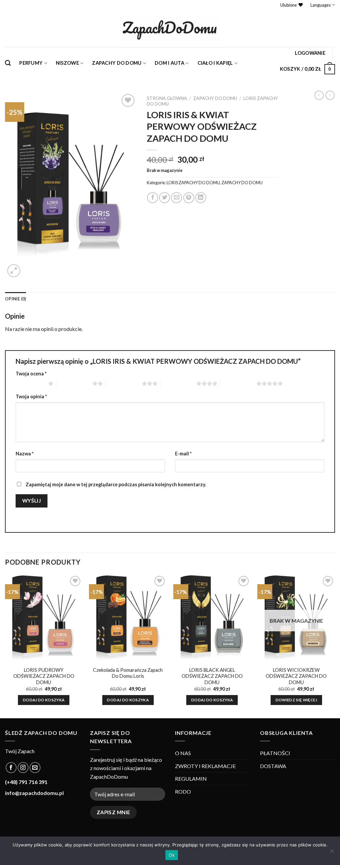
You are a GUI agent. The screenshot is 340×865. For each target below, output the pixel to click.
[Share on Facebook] (152, 197)
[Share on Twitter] (164, 197)
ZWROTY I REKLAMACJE (205, 766)
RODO (183, 791)
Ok (172, 855)
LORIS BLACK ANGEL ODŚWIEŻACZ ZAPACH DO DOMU (212, 676)
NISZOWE (67, 63)
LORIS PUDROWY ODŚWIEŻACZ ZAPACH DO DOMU (43, 676)
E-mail (183, 453)
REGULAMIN (191, 778)
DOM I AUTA (169, 63)
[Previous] (5, 646)
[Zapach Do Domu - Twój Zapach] (170, 28)
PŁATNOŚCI (275, 753)
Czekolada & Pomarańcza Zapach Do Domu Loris (128, 673)
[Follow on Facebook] (11, 767)
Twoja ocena (31, 373)
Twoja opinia (31, 396)
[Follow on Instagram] (23, 767)
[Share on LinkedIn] (200, 197)
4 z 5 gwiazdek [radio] (178, 383)
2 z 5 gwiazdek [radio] (74, 383)
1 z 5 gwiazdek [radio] (30, 383)
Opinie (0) (15, 298)
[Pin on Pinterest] (188, 197)
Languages (320, 5)
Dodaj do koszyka (44, 700)
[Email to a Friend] (176, 197)
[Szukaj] (8, 63)
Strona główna (167, 98)
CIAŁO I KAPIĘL (215, 63)
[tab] (15, 298)
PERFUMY (30, 63)
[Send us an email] (35, 767)
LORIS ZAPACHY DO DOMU (193, 182)
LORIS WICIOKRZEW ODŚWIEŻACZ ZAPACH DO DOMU (296, 676)
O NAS (183, 753)
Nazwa (25, 453)
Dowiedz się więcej (296, 700)
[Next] (335, 646)
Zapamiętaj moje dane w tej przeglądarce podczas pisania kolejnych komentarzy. (116, 484)
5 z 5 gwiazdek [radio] (238, 383)
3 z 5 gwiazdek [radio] (124, 383)
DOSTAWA (273, 766)
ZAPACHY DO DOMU (116, 63)
